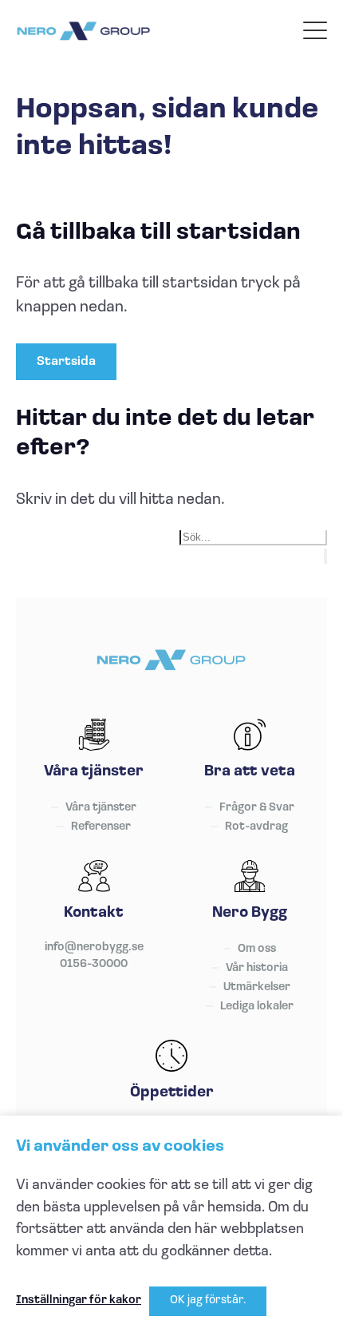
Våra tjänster (100, 808)
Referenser (101, 827)
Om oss (257, 949)
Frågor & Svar (256, 808)
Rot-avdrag (256, 827)
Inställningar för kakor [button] (78, 1300)
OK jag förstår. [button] (208, 1300)
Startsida (66, 361)
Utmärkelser (256, 987)
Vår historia (257, 968)
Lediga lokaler (257, 1007)
